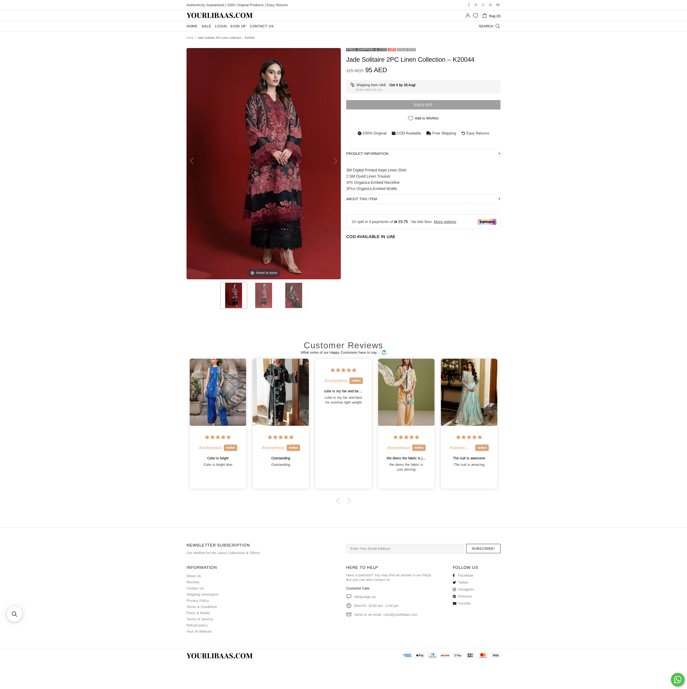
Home (190, 37)
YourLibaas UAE (220, 15)
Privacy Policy (198, 601)
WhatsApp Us (365, 597)
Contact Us (195, 588)
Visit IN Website (199, 631)
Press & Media (198, 613)
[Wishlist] (475, 15)
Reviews (193, 582)
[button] (339, 500)
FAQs (426, 575)
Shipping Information (202, 594)
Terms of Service (200, 619)
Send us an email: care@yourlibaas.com (385, 615)
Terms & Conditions (202, 607)
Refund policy (197, 625)
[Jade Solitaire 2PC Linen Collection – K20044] (233, 295)
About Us (194, 576)
